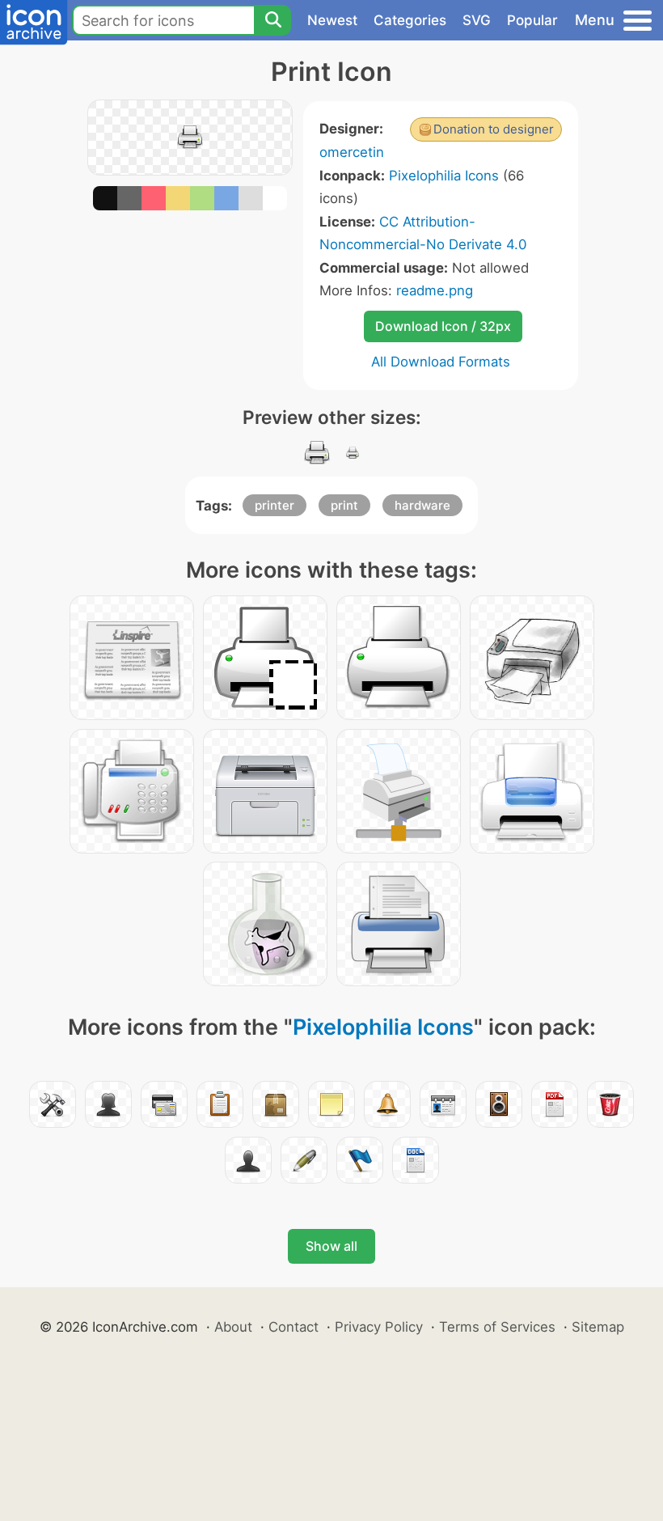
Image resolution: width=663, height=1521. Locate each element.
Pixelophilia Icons (444, 175)
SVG (476, 20)
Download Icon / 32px (443, 326)
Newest (332, 20)
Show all (331, 1246)
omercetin (351, 152)
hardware (422, 505)
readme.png (434, 290)
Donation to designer (493, 129)
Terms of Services (497, 1327)
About (233, 1327)
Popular (532, 20)
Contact (293, 1327)
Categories (410, 20)
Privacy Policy (379, 1327)
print (344, 505)
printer (274, 505)
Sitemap (598, 1327)
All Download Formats (440, 362)
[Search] (272, 20)
